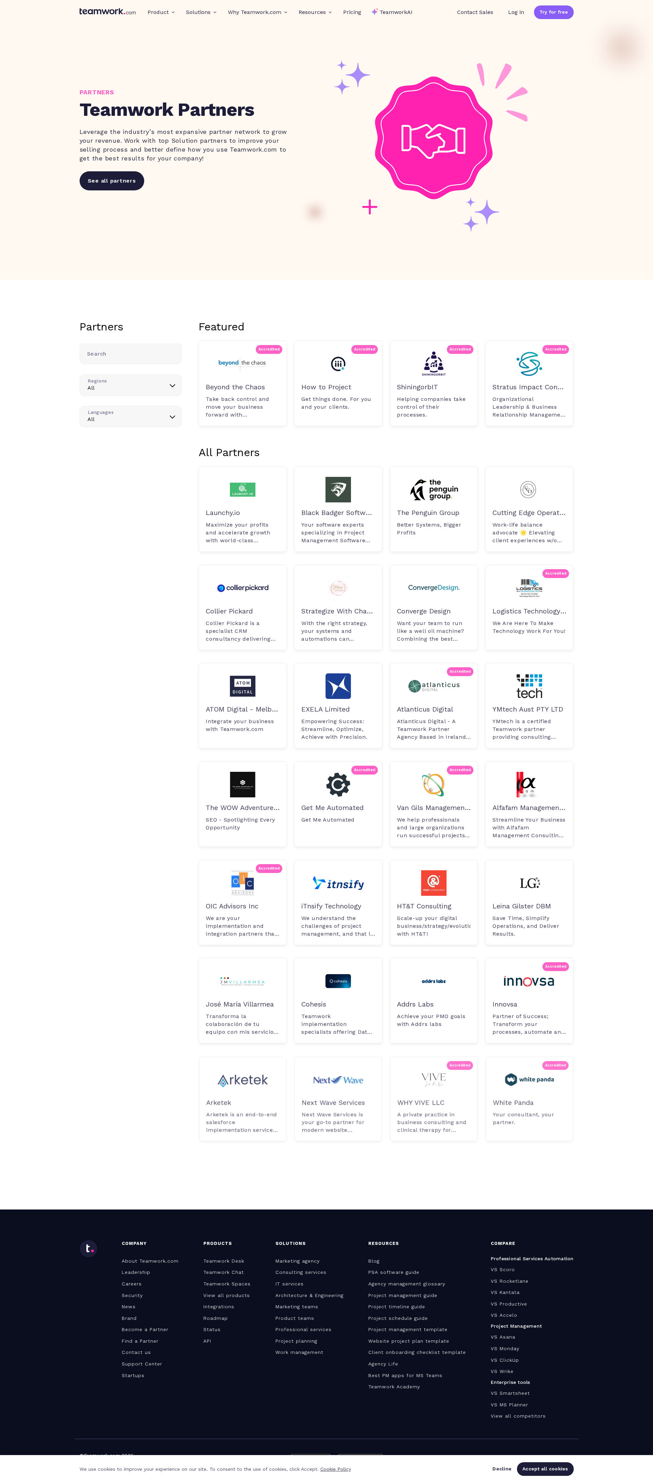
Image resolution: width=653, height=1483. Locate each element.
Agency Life (383, 1364)
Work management (299, 1352)
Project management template (408, 1329)
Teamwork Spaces (227, 1283)
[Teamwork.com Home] (108, 12)
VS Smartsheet (510, 1393)
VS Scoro (503, 1269)
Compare (503, 1243)
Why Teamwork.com (254, 12)
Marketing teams (296, 1306)
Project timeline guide (396, 1306)
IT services (289, 1283)
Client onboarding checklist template (417, 1352)
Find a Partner (140, 1341)
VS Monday (505, 1348)
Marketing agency (297, 1261)
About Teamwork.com (150, 1261)
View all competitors (518, 1416)
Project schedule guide (398, 1318)
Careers (132, 1283)
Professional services (303, 1329)
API (207, 1341)
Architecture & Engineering (309, 1295)
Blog (374, 1261)
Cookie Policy (335, 1469)
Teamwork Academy (394, 1386)
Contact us (136, 1352)
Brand (129, 1318)
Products (217, 1243)
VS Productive (509, 1304)
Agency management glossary (406, 1283)
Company (134, 1243)
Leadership (136, 1272)
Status (212, 1329)
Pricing (352, 12)
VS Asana (503, 1337)
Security (132, 1295)
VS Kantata (505, 1292)
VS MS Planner (509, 1404)
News (129, 1306)
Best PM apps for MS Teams (405, 1375)
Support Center (142, 1364)
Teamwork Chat (223, 1272)
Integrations (218, 1306)
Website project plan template (408, 1341)
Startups (133, 1375)
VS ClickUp (505, 1360)
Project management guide (402, 1295)
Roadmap (215, 1318)
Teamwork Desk (223, 1261)
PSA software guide (393, 1272)
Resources (312, 12)
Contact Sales (475, 12)
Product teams (294, 1318)
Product (158, 12)
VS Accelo (504, 1315)
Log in (516, 12)
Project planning (296, 1341)
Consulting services (300, 1272)
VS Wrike (502, 1371)
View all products (226, 1295)
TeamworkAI (396, 12)
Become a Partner (145, 1329)
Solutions (198, 12)
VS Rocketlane (510, 1281)
